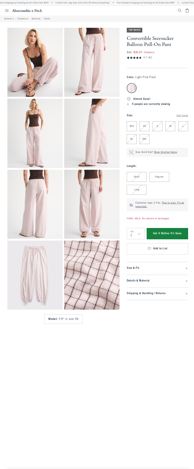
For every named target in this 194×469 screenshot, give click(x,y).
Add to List (160, 248)
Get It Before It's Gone (167, 233)
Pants (47, 19)
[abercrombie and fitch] (27, 10)
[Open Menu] (5, 10)
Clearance (22, 19)
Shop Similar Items (165, 152)
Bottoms (36, 19)
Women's (9, 19)
